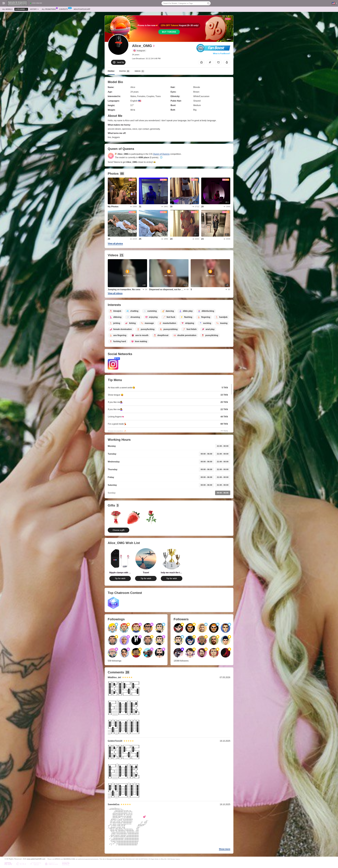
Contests (63, 9)
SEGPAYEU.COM (69, 859)
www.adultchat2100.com (36, 859)
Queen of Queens (161, 154)
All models (7, 9)
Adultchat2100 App (82, 9)
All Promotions (49, 9)
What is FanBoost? (221, 53)
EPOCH (57, 859)
